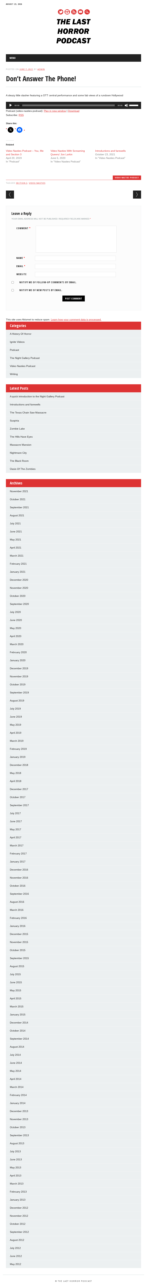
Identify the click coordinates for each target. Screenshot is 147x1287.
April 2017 (15, 837)
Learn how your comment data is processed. (76, 319)
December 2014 (19, 1022)
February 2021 (18, 563)
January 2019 (17, 756)
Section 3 (21, 183)
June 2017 (16, 821)
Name (20, 258)
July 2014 (15, 1054)
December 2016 (19, 869)
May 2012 (15, 1264)
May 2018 (15, 773)
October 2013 (17, 1127)
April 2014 (15, 1079)
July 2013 (15, 1151)
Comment (23, 228)
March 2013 (16, 1183)
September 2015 (19, 958)
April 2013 (15, 1175)
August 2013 (17, 1143)
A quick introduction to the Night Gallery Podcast (37, 396)
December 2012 (19, 1207)
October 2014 (17, 1030)
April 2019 (15, 732)
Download (73, 110)
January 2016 (17, 926)
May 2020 (15, 628)
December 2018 (19, 765)
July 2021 (15, 523)
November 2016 (19, 877)
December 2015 (19, 934)
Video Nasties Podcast (127, 177)
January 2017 (17, 861)
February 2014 (18, 1095)
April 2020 (15, 636)
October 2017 (17, 797)
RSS (74, 11)
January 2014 (17, 1103)
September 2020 (19, 604)
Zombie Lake (17, 428)
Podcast (14, 349)
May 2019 (15, 724)
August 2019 (17, 700)
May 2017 (15, 829)
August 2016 (17, 901)
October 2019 (17, 684)
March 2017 (16, 845)
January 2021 (17, 571)
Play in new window (55, 110)
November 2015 (19, 942)
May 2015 (15, 990)
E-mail (80, 12)
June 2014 (16, 1062)
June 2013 (16, 1159)
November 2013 (19, 1119)
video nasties (37, 183)
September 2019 (19, 692)
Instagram (67, 11)
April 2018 (15, 781)
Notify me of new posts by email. (40, 290)
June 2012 (16, 1256)
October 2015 (17, 950)
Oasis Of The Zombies (22, 468)
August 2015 (17, 966)
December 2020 (19, 579)
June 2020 (16, 620)
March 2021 (16, 555)
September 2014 (19, 1038)
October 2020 (17, 595)
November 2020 (19, 587)
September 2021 (19, 507)
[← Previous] (10, 195)
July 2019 (15, 708)
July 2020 (15, 612)
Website (21, 274)
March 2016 (16, 909)
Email (20, 266)
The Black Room (19, 460)
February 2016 (18, 917)
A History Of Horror (20, 333)
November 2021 (19, 491)
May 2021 (15, 539)
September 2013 (19, 1135)
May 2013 (15, 1167)
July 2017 (15, 813)
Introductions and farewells (110, 150)
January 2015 (17, 1014)
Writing (14, 374)
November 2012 (19, 1215)
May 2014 (15, 1070)
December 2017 (19, 789)
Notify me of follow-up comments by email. (48, 282)
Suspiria (14, 420)
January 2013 (17, 1199)
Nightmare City (18, 452)
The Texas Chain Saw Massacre (28, 412)
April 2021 (15, 547)
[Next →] (137, 195)
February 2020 (18, 652)
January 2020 (17, 660)
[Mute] (126, 105)
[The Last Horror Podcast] (73, 42)
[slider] (134, 105)
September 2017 (19, 805)
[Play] (10, 105)
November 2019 (19, 676)
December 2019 (19, 668)
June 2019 (16, 716)
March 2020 (16, 644)
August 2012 (17, 1240)
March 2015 (16, 1006)
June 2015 (16, 982)
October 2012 (17, 1223)
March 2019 (16, 740)
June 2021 (16, 531)
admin (41, 69)
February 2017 (18, 853)
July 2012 (15, 1248)
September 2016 (19, 893)
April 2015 (15, 998)
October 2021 (17, 499)
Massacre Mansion (20, 444)
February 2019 (18, 748)
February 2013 (18, 1191)
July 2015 (15, 974)
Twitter (60, 11)
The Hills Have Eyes (21, 436)
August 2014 (17, 1046)
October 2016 (17, 885)
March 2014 (16, 1087)
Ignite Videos (17, 341)
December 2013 (19, 1111)
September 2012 (19, 1231)
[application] (73, 105)
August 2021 (17, 515)
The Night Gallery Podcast (25, 358)
